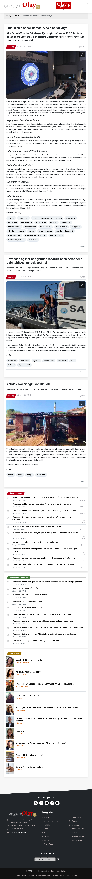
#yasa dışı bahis (45, 227)
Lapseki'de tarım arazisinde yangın (28, 608)
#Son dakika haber (56, 235)
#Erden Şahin (70, 218)
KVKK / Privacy (28, 876)
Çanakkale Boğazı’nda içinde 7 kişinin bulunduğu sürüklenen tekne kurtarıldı (45, 634)
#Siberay (31, 231)
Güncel (46, 817)
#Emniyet (11, 218)
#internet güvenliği (14, 227)
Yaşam (46, 836)
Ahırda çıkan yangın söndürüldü (26, 588)
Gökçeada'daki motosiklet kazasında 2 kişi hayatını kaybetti (37, 526)
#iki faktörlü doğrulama (16, 231)
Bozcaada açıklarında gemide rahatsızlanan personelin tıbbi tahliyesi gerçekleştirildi (49, 582)
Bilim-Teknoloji (78, 829)
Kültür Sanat (76, 817)
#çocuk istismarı (61, 227)
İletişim (74, 876)
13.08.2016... (21, 732)
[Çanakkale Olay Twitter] (35, 803)
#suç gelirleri (75, 227)
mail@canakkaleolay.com (19, 832)
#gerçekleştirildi (24, 365)
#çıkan (20, 475)
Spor (46, 829)
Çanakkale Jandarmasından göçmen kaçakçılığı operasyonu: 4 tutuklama (43, 558)
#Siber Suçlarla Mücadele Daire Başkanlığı (47, 218)
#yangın (29, 475)
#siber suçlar (66, 222)
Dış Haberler (77, 840)
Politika (47, 825)
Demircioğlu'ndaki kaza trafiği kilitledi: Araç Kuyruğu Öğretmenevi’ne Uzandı (45, 497)
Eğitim (74, 821)
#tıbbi (73, 361)
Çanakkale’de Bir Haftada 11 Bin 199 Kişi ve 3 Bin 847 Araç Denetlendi (42, 614)
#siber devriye (23, 218)
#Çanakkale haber (14, 235)
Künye (17, 876)
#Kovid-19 (53, 222)
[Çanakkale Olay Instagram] (51, 803)
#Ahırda (11, 475)
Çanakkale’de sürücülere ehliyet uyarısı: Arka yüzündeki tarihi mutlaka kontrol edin (47, 627)
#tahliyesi (11, 365)
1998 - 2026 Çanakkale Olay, (39, 871)
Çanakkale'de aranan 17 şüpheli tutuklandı (30, 595)
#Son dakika (33, 240)
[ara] (58, 859)
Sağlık (46, 840)
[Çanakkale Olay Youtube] (46, 803)
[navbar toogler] (84, 5)
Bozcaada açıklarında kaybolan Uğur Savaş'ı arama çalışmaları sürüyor (42, 504)
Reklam (55, 876)
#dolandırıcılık (41, 222)
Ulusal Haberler (78, 836)
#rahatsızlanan (49, 361)
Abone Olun (64, 876)
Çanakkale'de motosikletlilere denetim (28, 601)
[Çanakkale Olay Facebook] (40, 803)
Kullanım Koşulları (43, 876)
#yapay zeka (12, 222)
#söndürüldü (41, 475)
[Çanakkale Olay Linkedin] (57, 803)
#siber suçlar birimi (45, 231)
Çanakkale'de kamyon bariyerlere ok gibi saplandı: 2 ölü (36, 641)
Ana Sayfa (8, 16)
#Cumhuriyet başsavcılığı (64, 231)
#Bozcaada (12, 361)
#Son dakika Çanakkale (16, 240)
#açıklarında (24, 361)
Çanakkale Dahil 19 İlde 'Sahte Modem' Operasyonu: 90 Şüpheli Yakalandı (43, 564)
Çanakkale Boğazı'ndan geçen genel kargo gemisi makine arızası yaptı (42, 621)
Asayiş (17, 16)
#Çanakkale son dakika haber (35, 235)
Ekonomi (75, 825)
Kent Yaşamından (51, 821)
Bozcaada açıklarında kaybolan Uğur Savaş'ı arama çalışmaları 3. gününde (44, 510)
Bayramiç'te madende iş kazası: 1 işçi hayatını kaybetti (35, 542)
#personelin (62, 361)
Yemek (74, 833)
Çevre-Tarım (49, 844)
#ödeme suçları (30, 227)
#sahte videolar (26, 222)
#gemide (36, 361)
